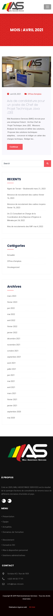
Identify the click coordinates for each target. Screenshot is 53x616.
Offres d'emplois (34, 94)
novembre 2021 (13, 345)
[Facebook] (4, 501)
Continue (14, 147)
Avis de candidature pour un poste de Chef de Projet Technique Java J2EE (26, 107)
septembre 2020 (14, 411)
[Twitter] (9, 501)
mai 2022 (11, 314)
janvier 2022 (12, 332)
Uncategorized (13, 267)
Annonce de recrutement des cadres (22, 195)
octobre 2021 (13, 351)
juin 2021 (11, 375)
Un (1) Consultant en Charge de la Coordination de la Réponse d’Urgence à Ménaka (24, 217)
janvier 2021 (12, 405)
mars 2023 (11, 296)
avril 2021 (11, 387)
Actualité (11, 255)
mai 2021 (11, 381)
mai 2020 (11, 418)
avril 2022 (11, 320)
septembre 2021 (14, 357)
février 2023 (12, 302)
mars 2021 (11, 393)
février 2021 (12, 399)
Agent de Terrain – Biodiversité (20, 189)
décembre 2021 (13, 338)
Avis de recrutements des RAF (20, 226)
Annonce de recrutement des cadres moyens (26, 204)
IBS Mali (32, 607)
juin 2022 (11, 308)
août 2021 (11, 363)
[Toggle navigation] (47, 6)
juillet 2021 (11, 369)
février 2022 (12, 326)
